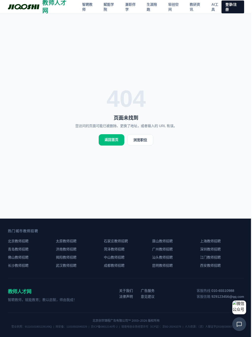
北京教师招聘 (18, 241)
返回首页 (111, 140)
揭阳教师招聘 (66, 257)
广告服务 (148, 291)
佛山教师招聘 (18, 257)
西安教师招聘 (210, 265)
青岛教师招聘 (18, 249)
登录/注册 (231, 6)
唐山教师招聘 (162, 241)
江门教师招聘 (210, 257)
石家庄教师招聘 (116, 241)
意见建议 (148, 297)
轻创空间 (173, 6)
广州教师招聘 (162, 249)
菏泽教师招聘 (114, 249)
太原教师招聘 (66, 241)
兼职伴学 (130, 6)
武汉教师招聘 (66, 265)
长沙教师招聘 (18, 265)
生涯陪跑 (152, 6)
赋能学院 (109, 6)
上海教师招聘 (210, 241)
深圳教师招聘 (210, 249)
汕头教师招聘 (162, 257)
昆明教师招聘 (162, 265)
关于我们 (126, 291)
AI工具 (214, 6)
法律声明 (126, 297)
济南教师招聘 (66, 249)
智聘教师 (87, 6)
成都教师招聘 (114, 265)
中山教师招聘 (114, 257)
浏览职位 (140, 140)
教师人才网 (19, 291)
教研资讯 (195, 6)
